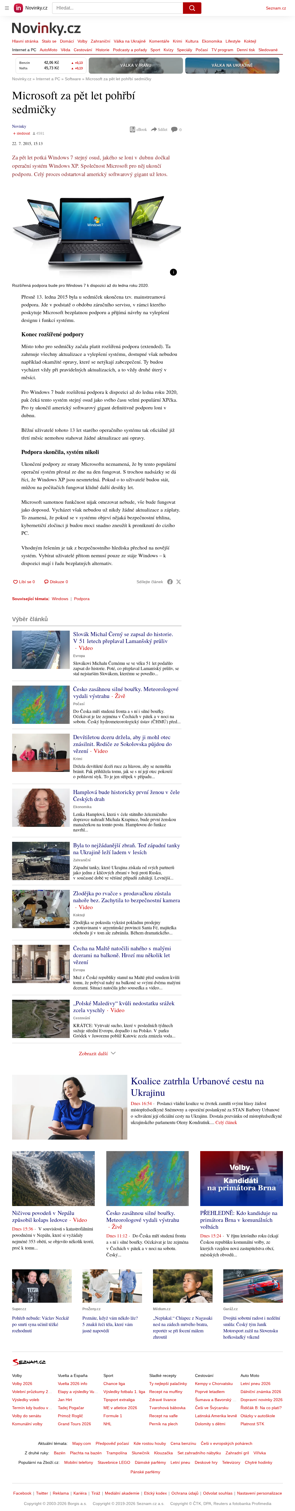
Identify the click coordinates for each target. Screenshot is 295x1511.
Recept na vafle (163, 1415)
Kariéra (80, 1493)
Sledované (268, 49)
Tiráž (95, 1493)
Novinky (19, 126)
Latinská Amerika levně (216, 1415)
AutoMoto (48, 49)
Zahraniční (100, 41)
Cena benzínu (183, 1443)
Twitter (42, 1493)
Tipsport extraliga (119, 1399)
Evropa (79, 656)
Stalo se (49, 41)
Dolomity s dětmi (210, 1424)
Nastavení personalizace (259, 1493)
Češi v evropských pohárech (226, 1443)
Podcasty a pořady (130, 49)
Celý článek (226, 1122)
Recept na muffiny (165, 1391)
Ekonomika (212, 41)
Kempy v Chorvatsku (214, 1383)
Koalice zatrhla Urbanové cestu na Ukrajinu (197, 1086)
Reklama (61, 1493)
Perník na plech (163, 1424)
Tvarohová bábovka (167, 1407)
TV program (222, 49)
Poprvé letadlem (210, 1391)
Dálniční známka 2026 (261, 1391)
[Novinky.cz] (46, 29)
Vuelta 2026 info (72, 1383)
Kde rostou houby (150, 1443)
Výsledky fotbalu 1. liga (124, 1391)
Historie (102, 49)
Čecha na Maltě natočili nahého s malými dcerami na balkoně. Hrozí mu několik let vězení (122, 955)
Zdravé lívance (162, 1399)
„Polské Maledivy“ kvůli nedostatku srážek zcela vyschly (124, 1006)
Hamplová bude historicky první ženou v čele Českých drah (126, 795)
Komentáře (159, 41)
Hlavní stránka (25, 41)
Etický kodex (155, 1493)
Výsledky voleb (25, 1399)
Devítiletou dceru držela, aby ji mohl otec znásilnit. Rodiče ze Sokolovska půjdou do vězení (122, 744)
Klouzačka (163, 1453)
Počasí (202, 49)
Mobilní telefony (78, 1462)
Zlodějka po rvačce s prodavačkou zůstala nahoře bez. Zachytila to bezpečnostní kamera (126, 896)
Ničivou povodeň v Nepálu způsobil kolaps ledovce (43, 1216)
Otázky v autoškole (258, 1415)
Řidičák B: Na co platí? (261, 1407)
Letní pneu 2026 (256, 1383)
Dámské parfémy (150, 1462)
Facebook (22, 1493)
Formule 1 (112, 1415)
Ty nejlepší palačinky (168, 1383)
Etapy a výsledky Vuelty (79, 1391)
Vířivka (260, 1453)
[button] (96, 232)
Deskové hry (206, 1462)
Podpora (82, 598)
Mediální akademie (122, 1493)
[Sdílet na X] (178, 582)
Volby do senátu (26, 1415)
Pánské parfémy (145, 1472)
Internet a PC (24, 49)
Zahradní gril (237, 1453)
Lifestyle (233, 41)
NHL (107, 1424)
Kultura (192, 41)
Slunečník (141, 1453)
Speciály (184, 49)
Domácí (67, 41)
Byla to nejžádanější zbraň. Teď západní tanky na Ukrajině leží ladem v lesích (126, 848)
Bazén (59, 1453)
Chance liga (114, 1383)
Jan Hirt (65, 1399)
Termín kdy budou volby (34, 1407)
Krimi (177, 41)
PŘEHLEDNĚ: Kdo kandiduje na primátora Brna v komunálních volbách (238, 1219)
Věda (65, 49)
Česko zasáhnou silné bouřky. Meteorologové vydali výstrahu (126, 692)
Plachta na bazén (86, 1453)
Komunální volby (27, 1424)
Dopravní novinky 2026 (262, 1399)
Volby (82, 41)
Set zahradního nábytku (199, 1453)
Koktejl (250, 41)
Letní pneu (180, 1462)
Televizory (231, 1462)
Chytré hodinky (258, 1462)
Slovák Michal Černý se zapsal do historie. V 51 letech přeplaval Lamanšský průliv (123, 637)
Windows (60, 598)
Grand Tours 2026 (74, 1424)
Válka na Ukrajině (130, 41)
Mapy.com (81, 1443)
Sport (155, 49)
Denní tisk (246, 49)
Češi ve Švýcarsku (211, 1407)
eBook (142, 129)
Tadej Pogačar (71, 1407)
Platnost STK (252, 1424)
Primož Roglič (70, 1415)
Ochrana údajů (184, 1493)
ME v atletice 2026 (120, 1407)
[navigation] (7, 8)
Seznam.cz (276, 8)
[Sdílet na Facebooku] (170, 582)
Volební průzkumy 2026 (33, 1391)
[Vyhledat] (192, 8)
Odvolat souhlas (217, 1493)
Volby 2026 (22, 1383)
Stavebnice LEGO (114, 1462)
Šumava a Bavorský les (216, 1399)
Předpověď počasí (112, 1443)
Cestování (83, 49)
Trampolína (116, 1453)
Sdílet (162, 129)
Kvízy (168, 49)
